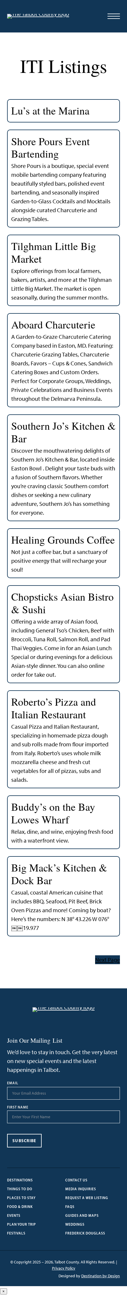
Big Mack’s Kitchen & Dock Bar (59, 874)
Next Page (107, 959)
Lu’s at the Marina (50, 110)
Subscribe (24, 1140)
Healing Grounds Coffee (63, 540)
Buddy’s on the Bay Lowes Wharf (53, 813)
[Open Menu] (114, 16)
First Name (17, 1107)
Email (12, 1083)
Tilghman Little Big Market (53, 252)
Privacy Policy (63, 1268)
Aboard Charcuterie (53, 324)
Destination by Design (100, 1275)
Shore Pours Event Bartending (50, 147)
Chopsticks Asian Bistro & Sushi (62, 603)
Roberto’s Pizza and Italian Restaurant (53, 708)
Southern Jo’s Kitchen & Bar (63, 432)
